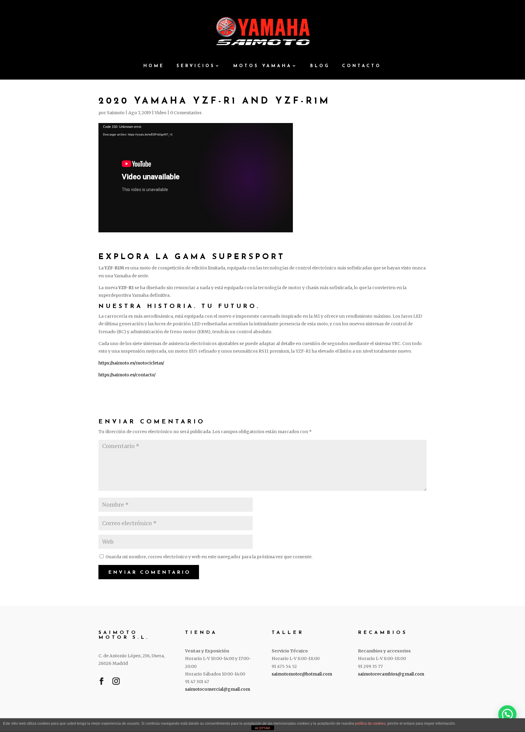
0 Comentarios (185, 112)
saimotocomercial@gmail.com (217, 689)
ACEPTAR (262, 728)
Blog (320, 66)
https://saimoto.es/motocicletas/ (131, 363)
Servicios (196, 66)
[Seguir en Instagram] (116, 682)
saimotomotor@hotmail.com (302, 674)
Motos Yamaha (262, 66)
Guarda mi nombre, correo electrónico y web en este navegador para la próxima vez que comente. (208, 556)
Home (153, 66)
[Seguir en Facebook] (101, 682)
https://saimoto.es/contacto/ (127, 375)
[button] (507, 714)
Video (160, 112)
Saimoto (116, 112)
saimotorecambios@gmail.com (391, 674)
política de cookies (370, 723)
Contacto (361, 66)
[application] (195, 177)
